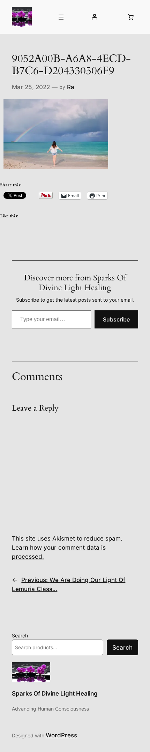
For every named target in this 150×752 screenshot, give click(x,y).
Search (20, 635)
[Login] (94, 17)
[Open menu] (61, 17)
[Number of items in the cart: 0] (130, 17)
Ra (70, 87)
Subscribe (116, 319)
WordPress (61, 735)
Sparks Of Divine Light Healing (55, 693)
